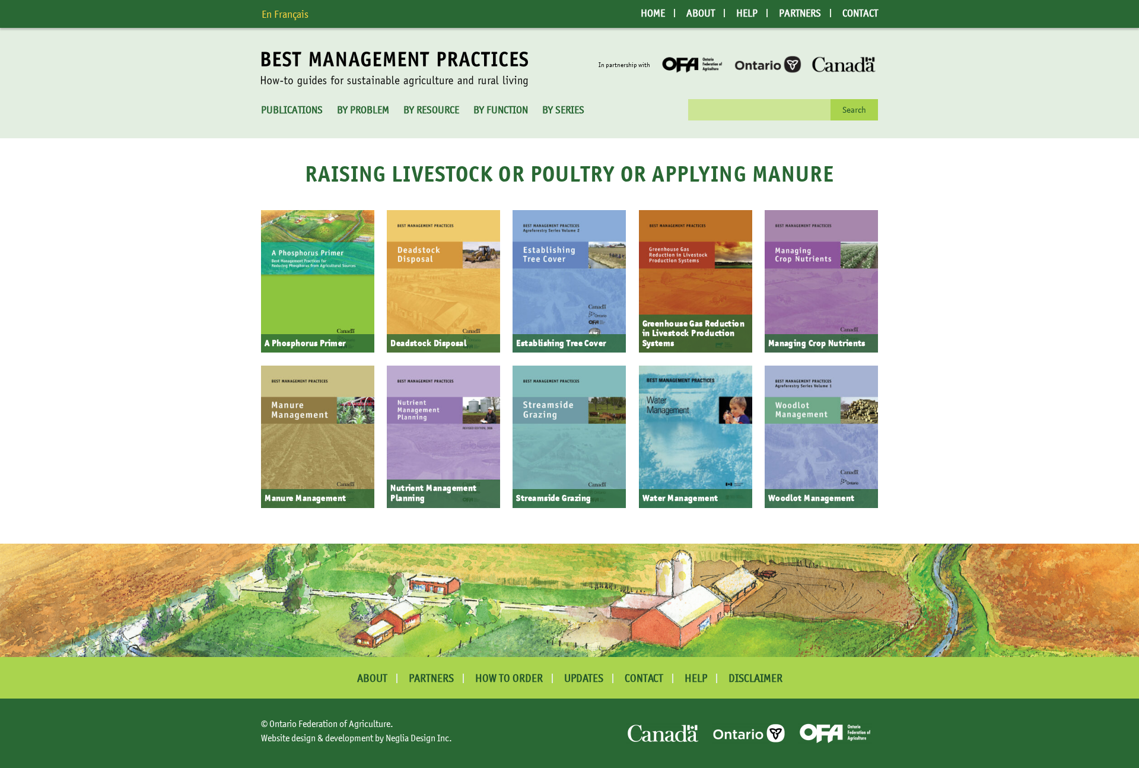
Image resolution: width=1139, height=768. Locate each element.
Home (653, 13)
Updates (583, 678)
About (700, 13)
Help (747, 13)
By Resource (431, 110)
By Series (563, 110)
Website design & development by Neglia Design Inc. (356, 737)
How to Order (509, 678)
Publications (292, 110)
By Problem (363, 110)
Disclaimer (755, 678)
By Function (500, 110)
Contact (860, 13)
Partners (800, 13)
